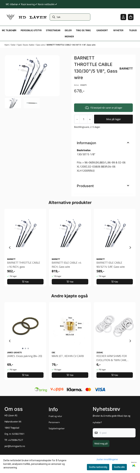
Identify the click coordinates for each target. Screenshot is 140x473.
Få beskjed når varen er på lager (106, 107)
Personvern (54, 422)
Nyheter (118, 30)
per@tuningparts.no (14, 446)
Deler (13, 44)
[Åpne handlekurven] (131, 17)
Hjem (7, 44)
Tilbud (133, 30)
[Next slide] (130, 247)
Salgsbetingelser (57, 428)
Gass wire (40, 44)
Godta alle (119, 467)
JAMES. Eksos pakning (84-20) (24, 356)
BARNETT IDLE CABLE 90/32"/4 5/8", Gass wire (110, 265)
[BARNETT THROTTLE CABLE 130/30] (32, 75)
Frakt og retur (55, 416)
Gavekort (102, 30)
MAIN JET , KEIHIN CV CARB (68, 356)
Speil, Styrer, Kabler (26, 44)
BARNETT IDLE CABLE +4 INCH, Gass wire (66, 265)
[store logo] (26, 17)
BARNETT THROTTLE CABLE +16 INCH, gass (23, 265)
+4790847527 (15, 440)
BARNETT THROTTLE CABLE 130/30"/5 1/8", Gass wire (71, 44)
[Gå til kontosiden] (123, 17)
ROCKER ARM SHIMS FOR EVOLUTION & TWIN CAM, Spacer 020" (111, 358)
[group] (25, 247)
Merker (69, 36)
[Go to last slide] (10, 247)
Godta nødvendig (98, 467)
